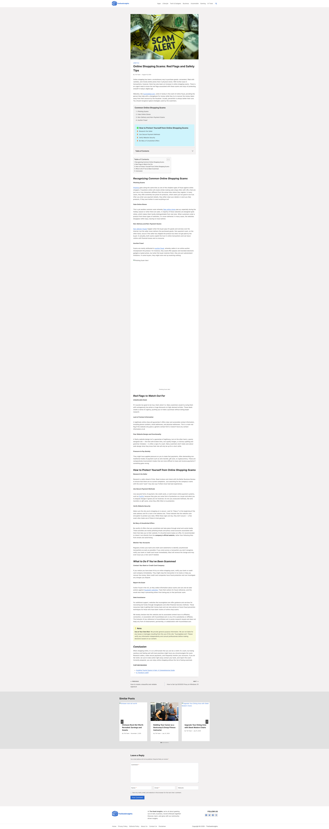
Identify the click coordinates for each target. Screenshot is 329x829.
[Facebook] (206, 815)
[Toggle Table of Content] (167, 159)
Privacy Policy (122, 826)
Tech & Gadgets (175, 3)
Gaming (203, 3)
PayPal (141, 496)
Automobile (195, 3)
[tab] (161, 742)
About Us (144, 826)
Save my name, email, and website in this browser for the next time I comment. (156, 792)
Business (186, 3)
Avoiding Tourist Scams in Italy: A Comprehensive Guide (155, 670)
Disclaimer (162, 826)
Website (181, 788)
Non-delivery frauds (140, 229)
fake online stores (169, 209)
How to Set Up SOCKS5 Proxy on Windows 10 (183, 683)
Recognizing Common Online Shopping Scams (149, 162)
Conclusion (139, 171)
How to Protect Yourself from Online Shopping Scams (152, 166)
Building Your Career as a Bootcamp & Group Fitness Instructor (164, 727)
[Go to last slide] (122, 722)
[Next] (207, 722)
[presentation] (133, 711)
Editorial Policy (134, 826)
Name (134, 788)
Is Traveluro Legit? (142, 672)
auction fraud (159, 248)
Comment (135, 764)
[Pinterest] (212, 815)
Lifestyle (165, 3)
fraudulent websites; (151, 590)
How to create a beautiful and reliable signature (143, 684)
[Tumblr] (216, 815)
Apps (159, 3)
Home (114, 826)
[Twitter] (209, 815)
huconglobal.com (149, 94)
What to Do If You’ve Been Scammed (147, 169)
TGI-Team (137, 74)
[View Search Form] (216, 3)
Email (157, 788)
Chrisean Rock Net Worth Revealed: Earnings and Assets (132, 727)
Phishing (136, 188)
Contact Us (153, 826)
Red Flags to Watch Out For (144, 164)
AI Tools (210, 3)
